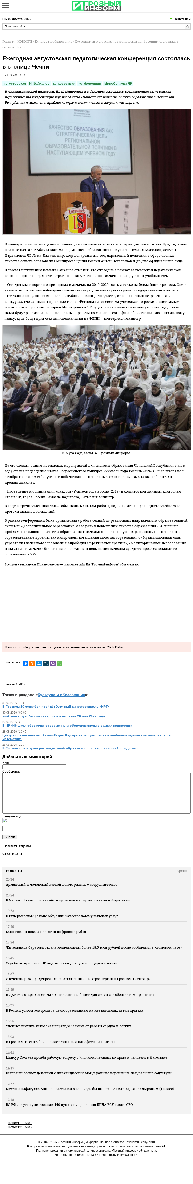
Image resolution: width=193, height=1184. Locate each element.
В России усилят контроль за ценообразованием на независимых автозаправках (74, 1010)
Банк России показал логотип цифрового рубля (46, 931)
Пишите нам (182, 19)
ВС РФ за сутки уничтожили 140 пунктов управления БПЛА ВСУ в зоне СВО (69, 1104)
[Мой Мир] (39, 663)
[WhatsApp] (59, 663)
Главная (8, 41)
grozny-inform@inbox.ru (123, 1155)
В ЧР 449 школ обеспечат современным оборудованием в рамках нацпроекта (67, 725)
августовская (15, 83)
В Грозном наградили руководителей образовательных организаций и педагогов (71, 748)
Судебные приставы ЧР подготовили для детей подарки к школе (62, 963)
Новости (14, 871)
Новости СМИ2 (20, 1123)
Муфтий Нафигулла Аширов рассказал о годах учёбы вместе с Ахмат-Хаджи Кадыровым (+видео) (90, 1089)
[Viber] (53, 663)
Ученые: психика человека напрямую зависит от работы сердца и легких (68, 1026)
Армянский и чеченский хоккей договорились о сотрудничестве (61, 884)
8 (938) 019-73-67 (86, 1155)
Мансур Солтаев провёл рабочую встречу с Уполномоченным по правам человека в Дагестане (86, 1057)
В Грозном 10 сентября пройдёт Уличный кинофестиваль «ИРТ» (60, 1042)
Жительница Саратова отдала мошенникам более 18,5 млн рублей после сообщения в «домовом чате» (94, 947)
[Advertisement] (96, 603)
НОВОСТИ (24, 41)
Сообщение (11, 771)
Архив (182, 871)
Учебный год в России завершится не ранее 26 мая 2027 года (53, 716)
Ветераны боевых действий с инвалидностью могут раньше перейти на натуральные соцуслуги (89, 1073)
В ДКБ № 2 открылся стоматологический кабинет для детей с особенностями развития (80, 994)
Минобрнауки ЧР (118, 83)
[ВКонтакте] (25, 663)
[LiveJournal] (46, 663)
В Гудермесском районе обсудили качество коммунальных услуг (62, 916)
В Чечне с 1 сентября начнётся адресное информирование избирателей (68, 900)
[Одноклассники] (32, 663)
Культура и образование (53, 41)
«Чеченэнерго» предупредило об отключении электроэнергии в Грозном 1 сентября (78, 979)
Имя (5, 762)
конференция (64, 83)
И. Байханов (39, 83)
